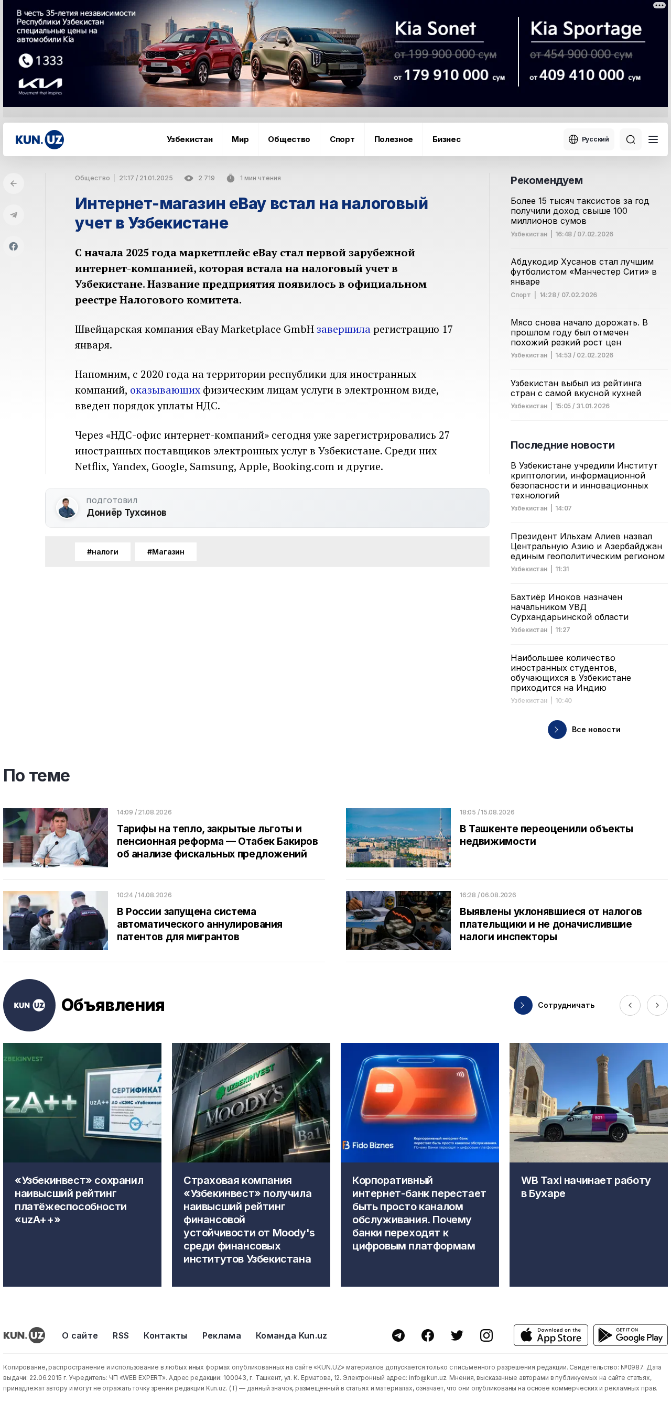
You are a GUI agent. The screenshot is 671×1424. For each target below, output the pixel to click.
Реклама (221, 1335)
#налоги (102, 551)
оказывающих (165, 390)
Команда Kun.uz (291, 1335)
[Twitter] (457, 1335)
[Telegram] (13, 214)
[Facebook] (13, 246)
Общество (289, 139)
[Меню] (653, 139)
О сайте (80, 1335)
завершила (344, 329)
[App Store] (551, 1335)
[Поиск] (631, 139)
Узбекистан (189, 139)
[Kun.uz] (40, 139)
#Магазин (166, 551)
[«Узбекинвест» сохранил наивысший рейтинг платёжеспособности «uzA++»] (82, 1165)
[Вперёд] (657, 1005)
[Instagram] (486, 1335)
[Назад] (13, 183)
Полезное (394, 139)
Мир (240, 139)
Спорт (342, 139)
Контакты (166, 1335)
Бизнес (446, 139)
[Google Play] (630, 1335)
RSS (121, 1335)
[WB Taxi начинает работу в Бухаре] (589, 1165)
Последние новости (562, 445)
